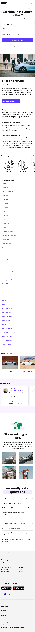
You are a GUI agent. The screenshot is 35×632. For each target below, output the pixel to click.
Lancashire (5, 251)
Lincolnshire (6, 260)
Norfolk (4, 268)
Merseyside (6, 264)
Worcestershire (7, 328)
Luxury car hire (5, 571)
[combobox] (17, 24)
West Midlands (7, 316)
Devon (4, 219)
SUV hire (21, 567)
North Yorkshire (7, 340)
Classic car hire (5, 565)
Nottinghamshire (7, 280)
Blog (16, 583)
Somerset (5, 292)
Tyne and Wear (7, 308)
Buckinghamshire (7, 191)
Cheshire (5, 199)
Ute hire (21, 569)
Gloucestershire (7, 231)
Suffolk (4, 300)
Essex (4, 227)
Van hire (21, 571)
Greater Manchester (9, 235)
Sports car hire (22, 565)
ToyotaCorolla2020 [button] (16, 390)
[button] (31, 2)
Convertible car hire (6, 567)
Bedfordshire (6, 183)
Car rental (3, 46)
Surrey (4, 304)
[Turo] (4, 2)
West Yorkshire (7, 336)
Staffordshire (6, 296)
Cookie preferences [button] (6, 624)
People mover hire (23, 562)
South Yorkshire (7, 344)
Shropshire (5, 288)
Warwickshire (6, 312)
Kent (3, 247)
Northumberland (7, 276)
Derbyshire (5, 215)
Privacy (19, 622)
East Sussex (6, 223)
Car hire (3, 562)
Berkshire (5, 187)
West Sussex (6, 320)
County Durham (7, 207)
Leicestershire (6, 255)
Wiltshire (5, 324)
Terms (13, 622)
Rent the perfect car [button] (10, 101)
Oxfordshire (6, 284)
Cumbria (5, 211)
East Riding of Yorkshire (10, 332)
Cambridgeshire (7, 195)
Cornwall (5, 203)
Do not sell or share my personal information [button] (12, 627)
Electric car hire (5, 569)
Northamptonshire (8, 272)
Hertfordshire (6, 243)
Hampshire (5, 239)
